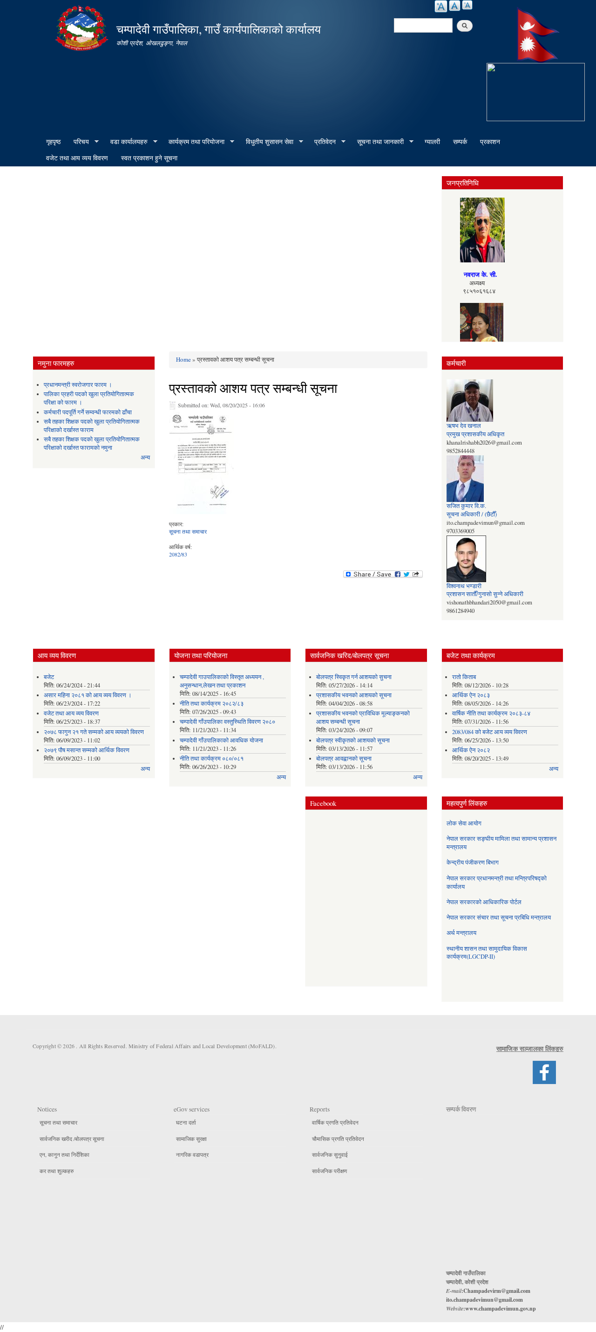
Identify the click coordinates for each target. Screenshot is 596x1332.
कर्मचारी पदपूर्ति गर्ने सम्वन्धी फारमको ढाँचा (88, 412)
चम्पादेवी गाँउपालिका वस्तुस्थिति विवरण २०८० (227, 722)
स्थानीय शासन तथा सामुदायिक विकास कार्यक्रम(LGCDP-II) (487, 953)
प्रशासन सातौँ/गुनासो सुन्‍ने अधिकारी (485, 594)
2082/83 (178, 554)
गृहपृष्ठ (53, 141)
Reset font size (455, 5)
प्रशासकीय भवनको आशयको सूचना (354, 695)
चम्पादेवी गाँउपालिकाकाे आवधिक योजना (221, 740)
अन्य (145, 457)
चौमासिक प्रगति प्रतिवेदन (338, 1138)
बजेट (49, 677)
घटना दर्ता (186, 1122)
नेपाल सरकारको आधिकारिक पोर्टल (484, 902)
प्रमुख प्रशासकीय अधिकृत (475, 434)
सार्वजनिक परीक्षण (329, 1170)
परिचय (78, 141)
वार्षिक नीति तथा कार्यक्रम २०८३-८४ (491, 713)
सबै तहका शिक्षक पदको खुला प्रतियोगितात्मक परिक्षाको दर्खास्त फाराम (92, 426)
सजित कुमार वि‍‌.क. (466, 506)
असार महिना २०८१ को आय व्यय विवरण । (88, 695)
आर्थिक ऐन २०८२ (471, 750)
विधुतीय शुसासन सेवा (266, 141)
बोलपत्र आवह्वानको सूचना (344, 758)
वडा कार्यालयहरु (126, 141)
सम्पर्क (460, 141)
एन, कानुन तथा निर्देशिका (64, 1154)
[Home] (82, 26)
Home (183, 359)
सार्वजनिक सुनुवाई (330, 1154)
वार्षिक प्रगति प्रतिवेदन (335, 1122)
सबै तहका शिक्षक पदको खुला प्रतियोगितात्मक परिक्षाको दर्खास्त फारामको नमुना (92, 443)
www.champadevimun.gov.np (500, 1308)
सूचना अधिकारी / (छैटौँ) (472, 514)
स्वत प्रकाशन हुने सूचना (149, 157)
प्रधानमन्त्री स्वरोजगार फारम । (78, 385)
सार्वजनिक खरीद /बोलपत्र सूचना (72, 1138)
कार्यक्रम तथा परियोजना (193, 141)
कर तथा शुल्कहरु (57, 1170)
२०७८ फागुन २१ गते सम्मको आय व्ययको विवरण (94, 732)
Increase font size (440, 6)
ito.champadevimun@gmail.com (484, 1300)
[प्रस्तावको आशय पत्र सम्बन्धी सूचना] (201, 465)
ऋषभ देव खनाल (464, 426)
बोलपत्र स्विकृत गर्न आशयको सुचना (354, 677)
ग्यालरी (432, 141)
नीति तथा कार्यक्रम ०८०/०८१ (212, 758)
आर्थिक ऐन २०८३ (471, 695)
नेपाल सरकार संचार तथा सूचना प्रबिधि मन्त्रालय (499, 917)
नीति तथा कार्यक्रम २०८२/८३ (212, 703)
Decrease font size (467, 5)
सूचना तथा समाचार (188, 531)
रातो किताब (464, 677)
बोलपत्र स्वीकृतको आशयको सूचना (353, 740)
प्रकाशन (490, 141)
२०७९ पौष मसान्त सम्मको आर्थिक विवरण (86, 750)
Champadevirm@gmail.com (496, 1291)
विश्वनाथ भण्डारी (464, 586)
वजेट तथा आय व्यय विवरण (77, 157)
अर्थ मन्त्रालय (461, 933)
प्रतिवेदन (322, 141)
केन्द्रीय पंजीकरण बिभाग (473, 862)
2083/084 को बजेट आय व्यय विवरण (489, 732)
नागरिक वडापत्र (192, 1154)
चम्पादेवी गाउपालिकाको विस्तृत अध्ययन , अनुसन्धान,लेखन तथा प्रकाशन (222, 681)
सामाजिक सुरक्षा (191, 1138)
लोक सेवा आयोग (464, 823)
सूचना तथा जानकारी (377, 141)
